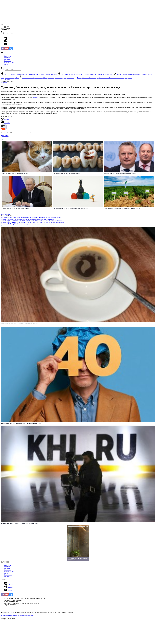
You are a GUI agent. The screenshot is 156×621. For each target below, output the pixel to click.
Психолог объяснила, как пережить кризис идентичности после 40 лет (21, 423)
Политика (7, 568)
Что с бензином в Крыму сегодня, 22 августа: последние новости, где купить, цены (48, 78)
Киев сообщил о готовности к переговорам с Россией (120, 173)
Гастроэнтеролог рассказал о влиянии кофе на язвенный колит (19, 323)
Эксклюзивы (8, 575)
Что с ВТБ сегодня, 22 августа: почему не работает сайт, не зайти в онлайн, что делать (31, 74)
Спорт (6, 573)
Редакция (7, 576)
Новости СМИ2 (5, 214)
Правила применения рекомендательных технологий (17, 615)
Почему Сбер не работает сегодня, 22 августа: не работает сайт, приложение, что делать (104, 78)
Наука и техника (9, 571)
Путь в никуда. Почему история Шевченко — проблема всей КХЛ (20, 523)
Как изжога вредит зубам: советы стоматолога (66, 173)
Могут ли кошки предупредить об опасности (15, 173)
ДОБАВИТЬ (4, 136)
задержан (35, 97)
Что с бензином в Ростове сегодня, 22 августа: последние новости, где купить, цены (87, 74)
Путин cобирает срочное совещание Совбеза (15, 208)
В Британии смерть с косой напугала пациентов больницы (70, 208)
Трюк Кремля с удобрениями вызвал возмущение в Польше (122, 208)
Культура (7, 566)
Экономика (7, 565)
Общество (4, 82)
